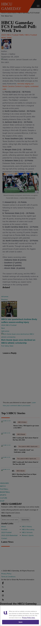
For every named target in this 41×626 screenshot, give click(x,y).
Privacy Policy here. (28, 617)
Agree (20, 622)
